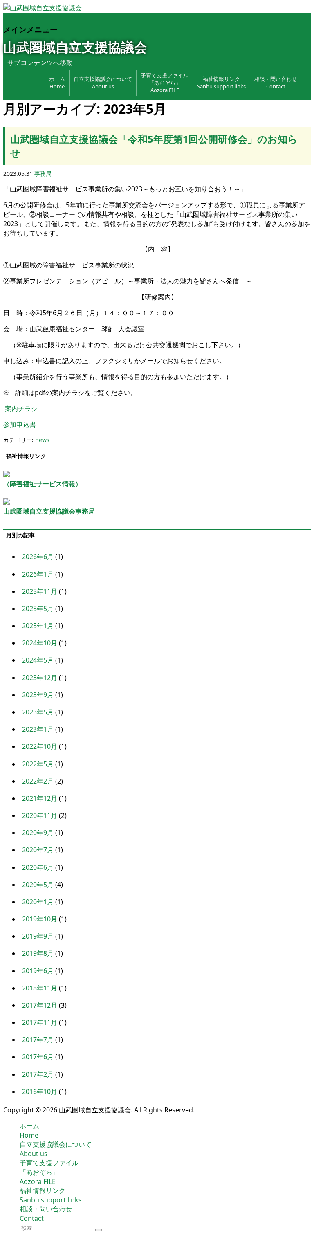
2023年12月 (39, 677)
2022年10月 (39, 746)
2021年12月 (39, 798)
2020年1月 (38, 901)
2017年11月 (39, 1022)
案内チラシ (21, 408)
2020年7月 (38, 849)
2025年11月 (39, 591)
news (42, 440)
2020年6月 (38, 867)
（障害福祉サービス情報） (42, 483)
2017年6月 (38, 1056)
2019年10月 (39, 918)
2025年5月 (38, 608)
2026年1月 (38, 574)
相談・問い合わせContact (275, 82)
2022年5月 (38, 763)
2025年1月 (38, 625)
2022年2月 (38, 781)
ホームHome (29, 1130)
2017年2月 (38, 1074)
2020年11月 (39, 815)
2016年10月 (39, 1091)
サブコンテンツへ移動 (40, 62)
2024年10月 (39, 642)
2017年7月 (38, 1039)
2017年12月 (39, 1005)
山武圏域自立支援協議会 (75, 47)
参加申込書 (19, 424)
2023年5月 (38, 711)
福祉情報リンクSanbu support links (221, 82)
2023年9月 (38, 694)
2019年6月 (38, 970)
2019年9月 (38, 936)
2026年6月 (38, 556)
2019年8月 (38, 953)
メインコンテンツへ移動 (43, 49)
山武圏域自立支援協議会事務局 (49, 511)
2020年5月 (38, 884)
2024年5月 (38, 660)
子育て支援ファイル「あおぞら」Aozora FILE (164, 83)
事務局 (43, 173)
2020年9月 (38, 832)
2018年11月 (39, 988)
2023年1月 (38, 729)
